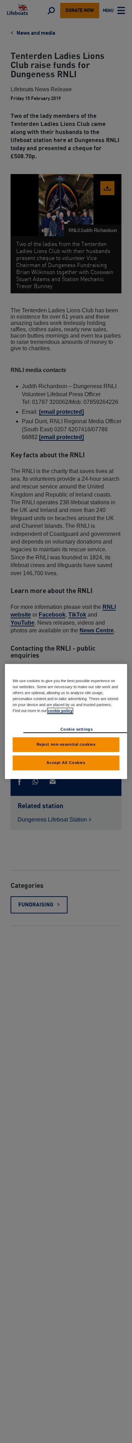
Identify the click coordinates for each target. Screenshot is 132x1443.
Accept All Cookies (65, 762)
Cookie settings (77, 729)
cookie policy (60, 711)
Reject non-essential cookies (66, 744)
